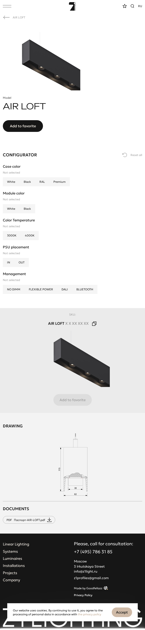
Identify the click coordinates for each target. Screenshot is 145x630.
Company (11, 580)
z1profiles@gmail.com (91, 578)
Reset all (136, 155)
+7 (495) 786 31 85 (93, 551)
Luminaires (12, 558)
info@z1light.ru (85, 571)
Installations (14, 565)
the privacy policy (89, 614)
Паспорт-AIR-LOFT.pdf (26, 520)
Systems (10, 551)
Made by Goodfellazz (88, 588)
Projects (10, 573)
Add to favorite (23, 126)
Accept (122, 612)
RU (140, 6)
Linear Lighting (16, 544)
